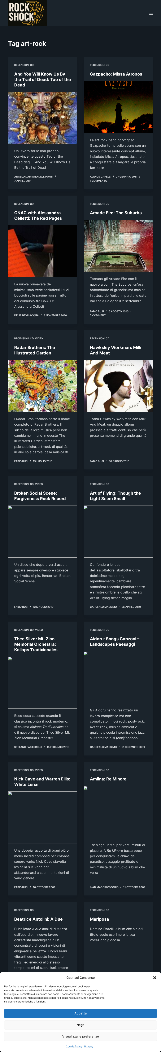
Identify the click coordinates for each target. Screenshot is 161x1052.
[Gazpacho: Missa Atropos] (118, 107)
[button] (155, 978)
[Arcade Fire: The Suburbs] (118, 246)
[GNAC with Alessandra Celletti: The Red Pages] (42, 251)
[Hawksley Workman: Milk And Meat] (118, 386)
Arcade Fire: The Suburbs (116, 212)
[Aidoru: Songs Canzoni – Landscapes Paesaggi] (118, 677)
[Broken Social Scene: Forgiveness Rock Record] (42, 532)
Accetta (80, 1013)
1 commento (98, 180)
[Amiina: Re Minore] (118, 812)
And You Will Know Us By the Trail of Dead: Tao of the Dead (42, 80)
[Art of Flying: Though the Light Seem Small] (118, 532)
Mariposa (99, 919)
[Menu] (151, 13)
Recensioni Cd (24, 65)
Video (39, 338)
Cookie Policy (74, 1046)
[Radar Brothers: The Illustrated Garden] (42, 386)
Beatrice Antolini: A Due (38, 919)
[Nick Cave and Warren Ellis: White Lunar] (42, 817)
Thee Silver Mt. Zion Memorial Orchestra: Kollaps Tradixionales (35, 644)
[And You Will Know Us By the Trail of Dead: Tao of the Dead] (42, 118)
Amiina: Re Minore (108, 778)
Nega (80, 1025)
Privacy (88, 1046)
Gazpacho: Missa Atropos (116, 74)
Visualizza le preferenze (80, 1036)
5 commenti (98, 315)
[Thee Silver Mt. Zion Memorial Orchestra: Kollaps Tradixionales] (42, 683)
